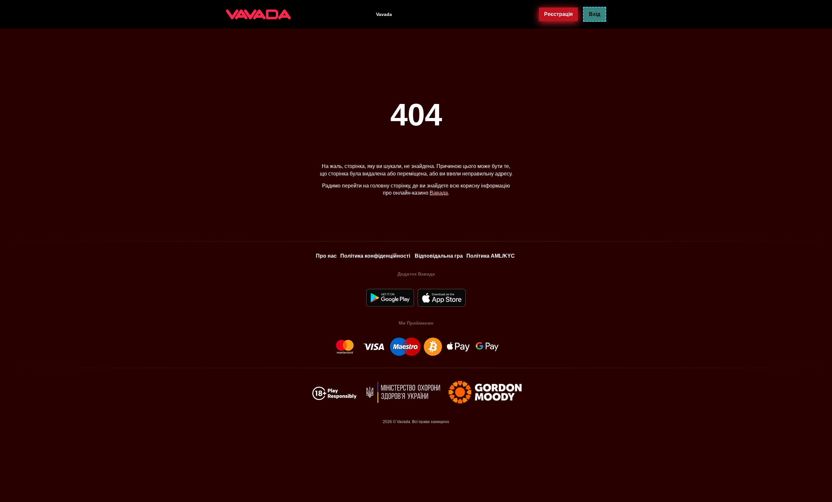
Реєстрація (558, 14)
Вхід (594, 14)
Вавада (439, 193)
